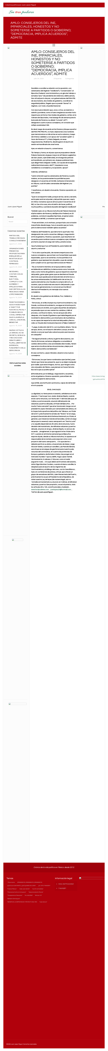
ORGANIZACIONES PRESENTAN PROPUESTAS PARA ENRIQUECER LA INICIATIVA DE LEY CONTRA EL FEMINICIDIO (17, 256)
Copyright (62, 888)
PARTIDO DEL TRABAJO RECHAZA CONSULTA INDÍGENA (17, 238)
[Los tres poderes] (20, 12)
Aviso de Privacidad (66, 884)
